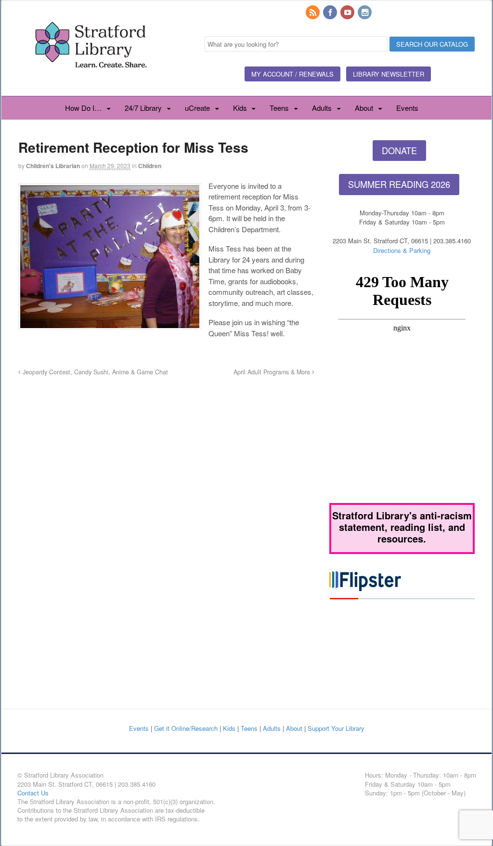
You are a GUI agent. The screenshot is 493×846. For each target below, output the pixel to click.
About (364, 108)
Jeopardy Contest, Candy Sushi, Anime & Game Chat (94, 372)
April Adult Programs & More (273, 372)
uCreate (197, 108)
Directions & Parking (401, 250)
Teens (279, 108)
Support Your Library (336, 728)
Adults (322, 108)
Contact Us (33, 792)
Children (149, 165)
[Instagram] (365, 12)
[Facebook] (330, 12)
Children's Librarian (53, 165)
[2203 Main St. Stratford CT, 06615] (90, 79)
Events (407, 108)
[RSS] (313, 12)
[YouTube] (348, 12)
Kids (240, 108)
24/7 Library (143, 108)
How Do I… (83, 108)
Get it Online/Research (186, 728)
